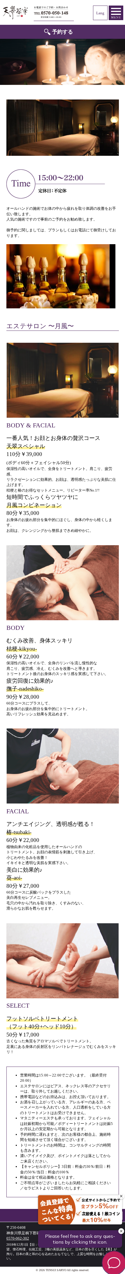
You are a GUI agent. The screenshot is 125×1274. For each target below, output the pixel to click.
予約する (62, 32)
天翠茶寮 (15, 12)
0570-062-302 (54, 12)
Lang (100, 13)
